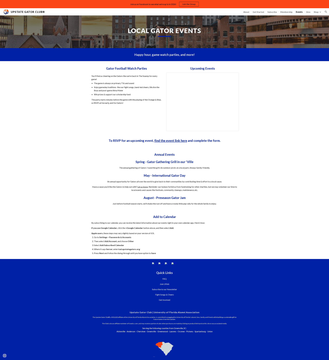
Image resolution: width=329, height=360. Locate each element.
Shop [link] (316, 12)
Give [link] (308, 12)
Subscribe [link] (272, 12)
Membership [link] (286, 12)
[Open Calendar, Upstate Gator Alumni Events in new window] (233, 76)
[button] (326, 12)
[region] (164, 4)
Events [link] (299, 12)
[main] (164, 32)
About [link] (246, 12)
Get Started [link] (258, 12)
